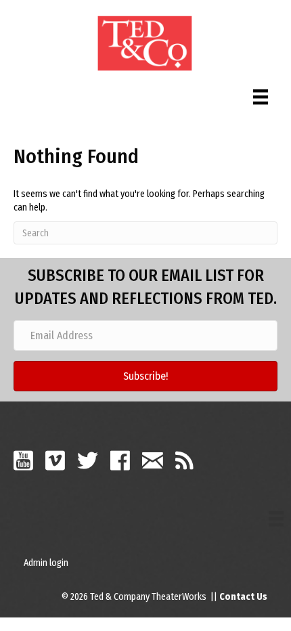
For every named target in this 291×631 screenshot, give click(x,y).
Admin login (46, 563)
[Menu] (260, 94)
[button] (145, 376)
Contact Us (243, 597)
